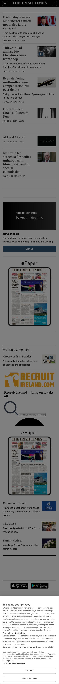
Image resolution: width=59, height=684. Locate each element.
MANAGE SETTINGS (29, 679)
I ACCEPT (29, 671)
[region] (29, 640)
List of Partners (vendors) (14, 663)
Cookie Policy (20, 633)
